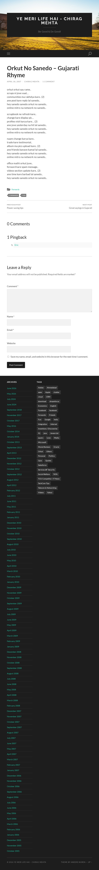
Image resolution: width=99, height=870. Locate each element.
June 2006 (11, 808)
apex (40, 392)
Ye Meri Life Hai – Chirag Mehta (30, 862)
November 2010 (14, 528)
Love (49, 438)
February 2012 (13, 490)
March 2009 (12, 635)
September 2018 (14, 409)
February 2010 (13, 576)
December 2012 (14, 458)
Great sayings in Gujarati (80, 206)
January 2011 (13, 517)
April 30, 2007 (14, 81)
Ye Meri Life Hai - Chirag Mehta (49, 20)
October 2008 (13, 662)
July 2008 (11, 678)
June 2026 (11, 388)
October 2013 (13, 442)
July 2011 (11, 496)
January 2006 (13, 834)
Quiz (40, 460)
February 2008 (13, 705)
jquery (40, 438)
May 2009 (11, 625)
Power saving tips (15, 206)
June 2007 (11, 743)
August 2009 (12, 609)
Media (56, 438)
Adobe (40, 387)
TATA (55, 474)
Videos (41, 492)
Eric (16, 244)
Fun (24, 195)
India (56, 419)
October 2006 (13, 786)
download (42, 401)
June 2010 (11, 555)
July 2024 (11, 399)
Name (10, 316)
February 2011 (13, 512)
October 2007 (13, 722)
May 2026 (11, 393)
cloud (40, 397)
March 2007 (12, 759)
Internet (54, 424)
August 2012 (12, 479)
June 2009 (11, 619)
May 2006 (11, 813)
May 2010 (11, 560)
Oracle (56, 447)
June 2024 (11, 404)
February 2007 (13, 765)
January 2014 (13, 436)
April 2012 (11, 485)
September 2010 (14, 539)
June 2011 (11, 501)
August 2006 (12, 797)
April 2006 (11, 818)
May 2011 (11, 506)
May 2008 (11, 689)
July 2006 (11, 802)
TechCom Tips (43, 483)
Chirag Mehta (31, 81)
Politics (52, 456)
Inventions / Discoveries (47, 429)
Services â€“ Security (46, 470)
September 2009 (14, 603)
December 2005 (14, 840)
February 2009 (13, 641)
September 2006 (14, 791)
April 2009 (11, 630)
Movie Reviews (44, 447)
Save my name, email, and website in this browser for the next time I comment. (49, 356)
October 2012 (13, 469)
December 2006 (14, 775)
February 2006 (13, 829)
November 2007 (14, 716)
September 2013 (14, 447)
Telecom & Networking (47, 488)
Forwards (15, 189)
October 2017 (13, 420)
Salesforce (42, 465)
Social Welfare (44, 474)
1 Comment (49, 81)
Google (47, 419)
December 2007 (14, 711)
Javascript (54, 433)
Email (10, 329)
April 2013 (11, 453)
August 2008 (12, 673)
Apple (47, 392)
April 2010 (11, 566)
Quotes (48, 460)
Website (11, 343)
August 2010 (12, 544)
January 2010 (13, 582)
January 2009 (13, 646)
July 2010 (11, 549)
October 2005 (13, 851)
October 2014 (13, 431)
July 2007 (11, 738)
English (53, 406)
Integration (42, 424)
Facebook (42, 410)
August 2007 (12, 732)
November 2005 (14, 845)
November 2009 (14, 592)
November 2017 (14, 415)
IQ (39, 433)
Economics (42, 406)
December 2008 (14, 652)
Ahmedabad (52, 387)
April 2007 (11, 754)
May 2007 (11, 748)
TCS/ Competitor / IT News (49, 479)
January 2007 (13, 770)
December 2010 (14, 522)
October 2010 (13, 533)
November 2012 (14, 463)
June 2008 (11, 684)
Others (49, 451)
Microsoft (42, 442)
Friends (52, 415)
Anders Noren (78, 862)
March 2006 (12, 824)
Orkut (40, 451)
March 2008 (12, 700)
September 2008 (14, 668)
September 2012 (14, 474)
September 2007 (14, 727)
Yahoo (49, 492)
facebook (53, 410)
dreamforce (54, 401)
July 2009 (11, 614)
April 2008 (11, 695)
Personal (41, 456)
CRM (48, 397)
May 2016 (11, 426)
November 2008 (14, 657)
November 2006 (14, 781)
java (45, 433)
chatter (56, 392)
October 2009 (13, 598)
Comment (12, 286)
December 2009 (14, 587)
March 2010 (12, 571)
